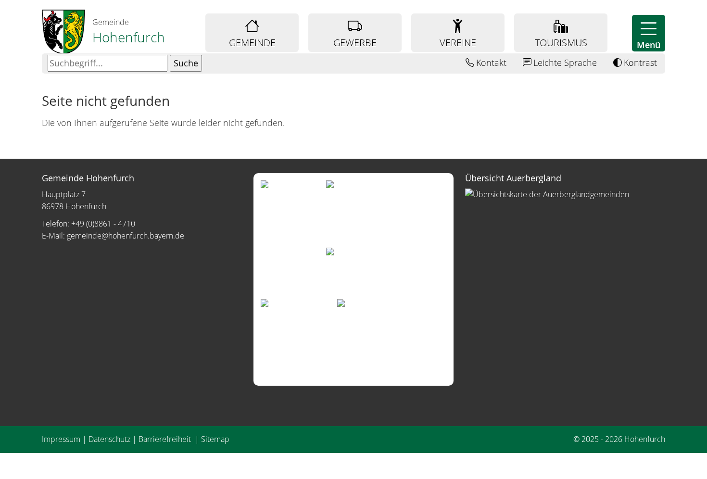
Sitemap (215, 439)
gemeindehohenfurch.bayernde (125, 235)
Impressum (61, 439)
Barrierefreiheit (166, 439)
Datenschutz (109, 439)
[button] (648, 33)
